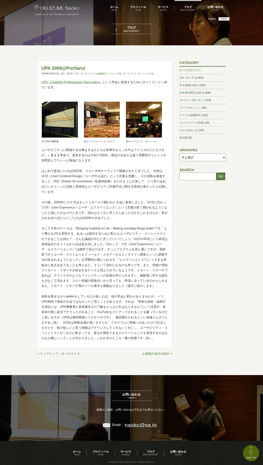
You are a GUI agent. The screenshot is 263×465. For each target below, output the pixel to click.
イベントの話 (115, 73)
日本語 (223, 18)
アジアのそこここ (190, 107)
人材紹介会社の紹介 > (157, 353)
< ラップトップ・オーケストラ (58, 353)
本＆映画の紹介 (188, 85)
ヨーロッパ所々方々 (191, 100)
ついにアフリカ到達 (191, 122)
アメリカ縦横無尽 (97, 73)
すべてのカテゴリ (190, 70)
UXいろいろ (81, 73)
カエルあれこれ (188, 130)
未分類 (183, 137)
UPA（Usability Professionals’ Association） (71, 82)
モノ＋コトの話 (146, 73)
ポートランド (130, 73)
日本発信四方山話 (190, 92)
